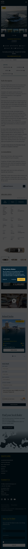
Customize (13, 279)
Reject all (5, 279)
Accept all (21, 279)
